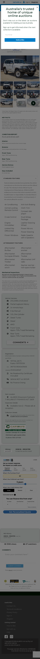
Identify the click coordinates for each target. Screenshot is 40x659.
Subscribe (20, 40)
